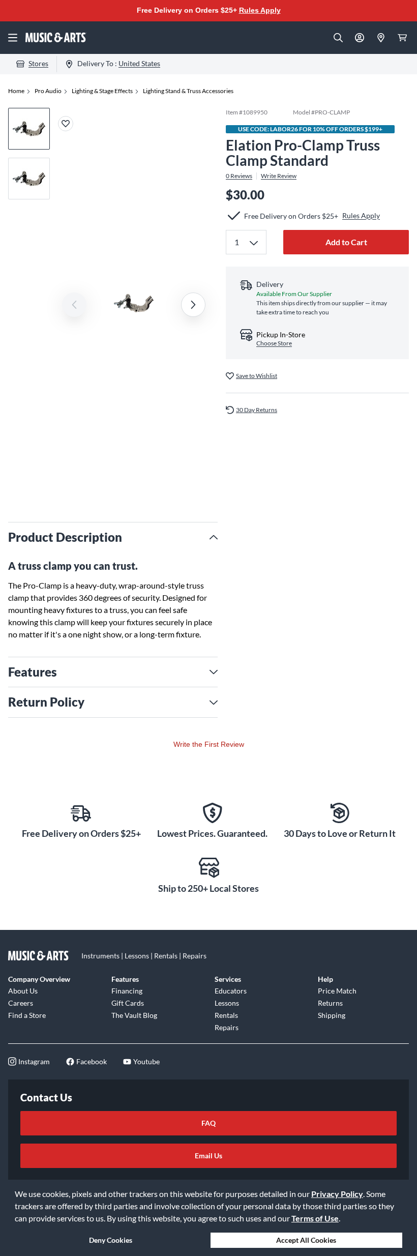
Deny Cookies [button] (110, 1240)
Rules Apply (260, 10)
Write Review (278, 176)
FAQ (208, 1123)
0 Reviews (239, 176)
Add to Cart (346, 242)
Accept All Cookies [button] (306, 1240)
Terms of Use (315, 1218)
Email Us (208, 1155)
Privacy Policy (337, 1194)
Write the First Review (208, 744)
